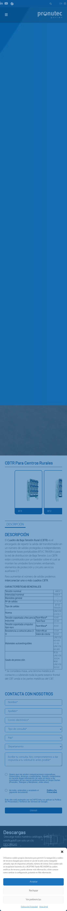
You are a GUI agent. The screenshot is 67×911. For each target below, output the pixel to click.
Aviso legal (43, 907)
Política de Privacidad (29, 907)
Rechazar (33, 891)
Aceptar (33, 882)
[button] (62, 851)
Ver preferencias (33, 899)
